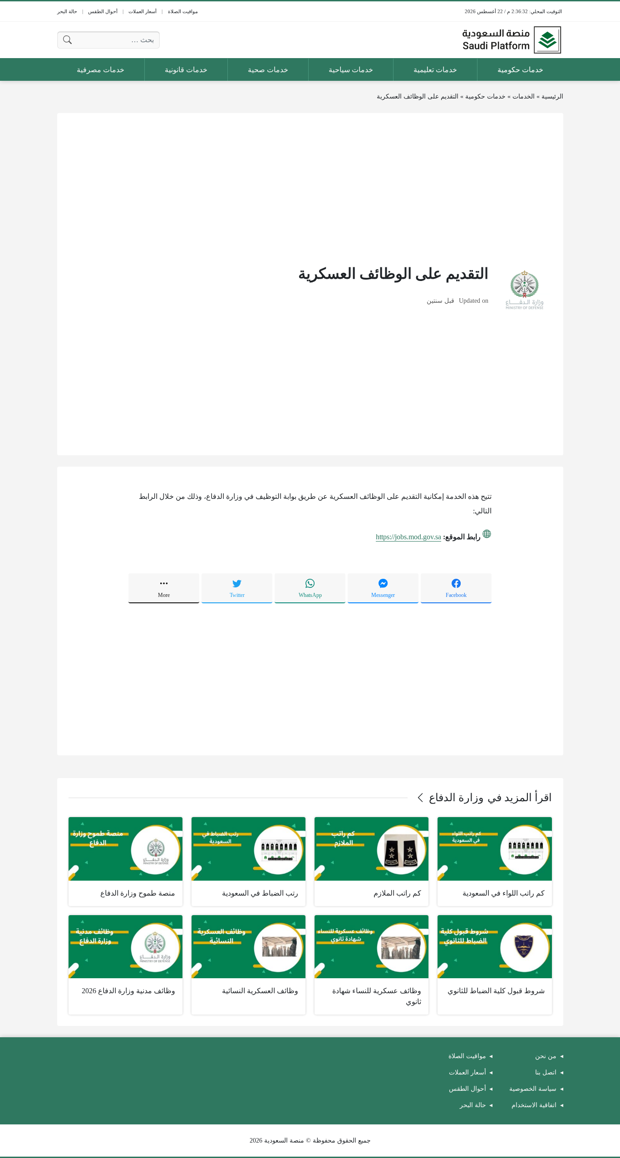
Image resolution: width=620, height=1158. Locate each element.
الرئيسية (552, 96)
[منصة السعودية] (511, 39)
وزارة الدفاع (456, 797)
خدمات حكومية (485, 96)
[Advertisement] (310, 187)
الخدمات (523, 96)
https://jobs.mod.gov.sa (408, 537)
